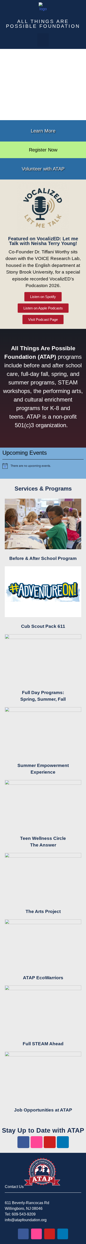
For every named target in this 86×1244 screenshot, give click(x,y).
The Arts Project (43, 911)
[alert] (43, 466)
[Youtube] (50, 1142)
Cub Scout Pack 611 (43, 626)
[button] (43, 40)
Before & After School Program (43, 558)
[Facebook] (23, 1142)
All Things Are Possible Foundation (43, 24)
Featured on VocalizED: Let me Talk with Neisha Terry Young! (43, 241)
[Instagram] (37, 1142)
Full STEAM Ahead (43, 1043)
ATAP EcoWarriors (43, 977)
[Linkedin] (63, 1142)
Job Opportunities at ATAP (43, 1109)
